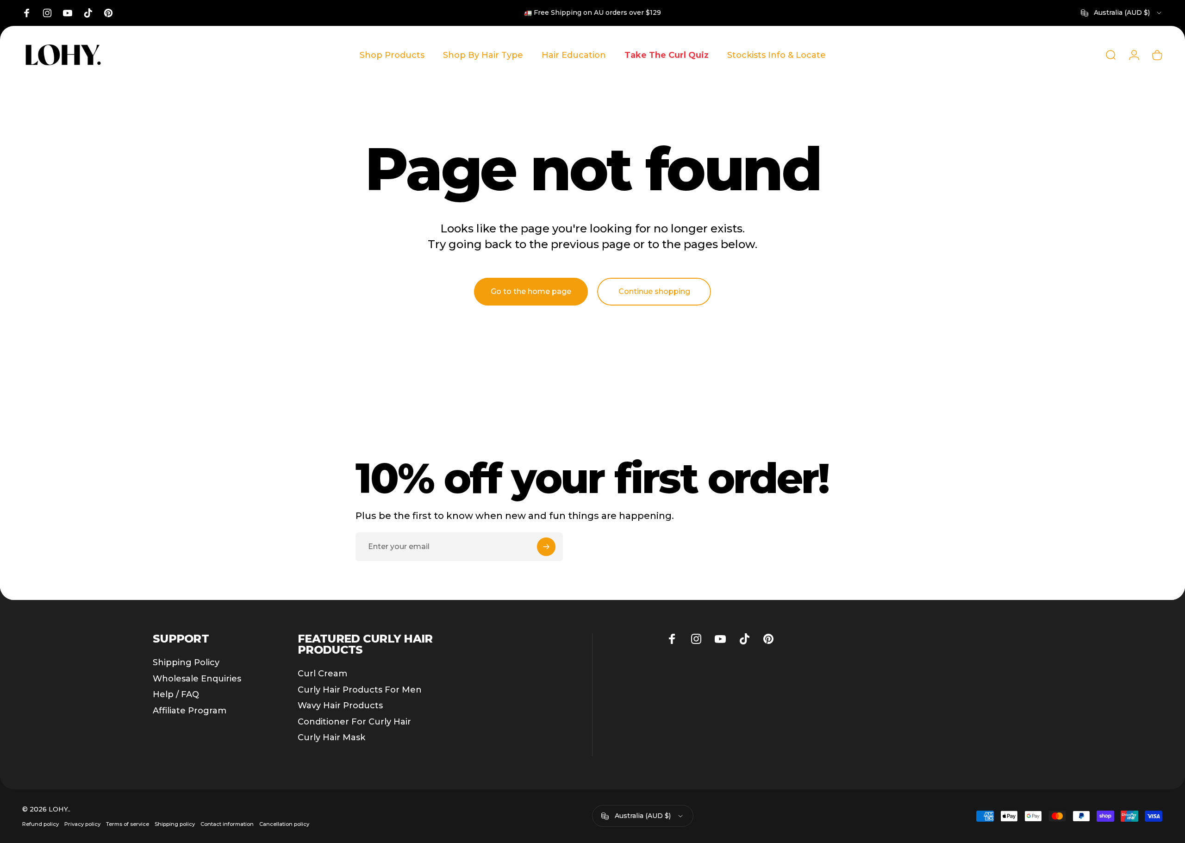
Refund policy (40, 824)
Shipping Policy (186, 662)
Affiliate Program (189, 711)
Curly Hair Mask (331, 737)
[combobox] (1122, 13)
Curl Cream (322, 673)
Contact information (227, 824)
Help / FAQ (176, 694)
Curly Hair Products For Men (360, 690)
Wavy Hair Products (340, 705)
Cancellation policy (284, 824)
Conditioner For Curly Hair (354, 722)
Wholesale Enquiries (197, 679)
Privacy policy (82, 824)
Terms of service (127, 824)
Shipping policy (175, 824)
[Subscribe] (546, 546)
